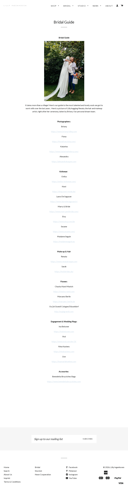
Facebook (73, 467)
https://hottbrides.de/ (64, 271)
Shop (54, 6)
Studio (82, 6)
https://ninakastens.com (64, 351)
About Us (8, 474)
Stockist (38, 471)
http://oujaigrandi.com (64, 311)
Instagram (73, 474)
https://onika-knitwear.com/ (64, 181)
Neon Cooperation (43, 474)
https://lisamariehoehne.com (64, 361)
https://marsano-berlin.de (64, 301)
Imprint (7, 478)
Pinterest (72, 471)
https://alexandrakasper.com (64, 161)
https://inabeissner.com (64, 331)
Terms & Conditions (12, 481)
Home (6, 467)
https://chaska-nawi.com (63, 291)
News (96, 6)
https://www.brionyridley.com (64, 131)
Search (7, 471)
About (109, 6)
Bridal (67, 6)
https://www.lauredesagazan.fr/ (64, 201)
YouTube (72, 478)
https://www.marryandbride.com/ (64, 211)
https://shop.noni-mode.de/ (64, 191)
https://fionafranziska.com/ (64, 141)
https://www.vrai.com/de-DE (64, 341)
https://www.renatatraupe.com (64, 261)
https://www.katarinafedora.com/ (64, 151)
